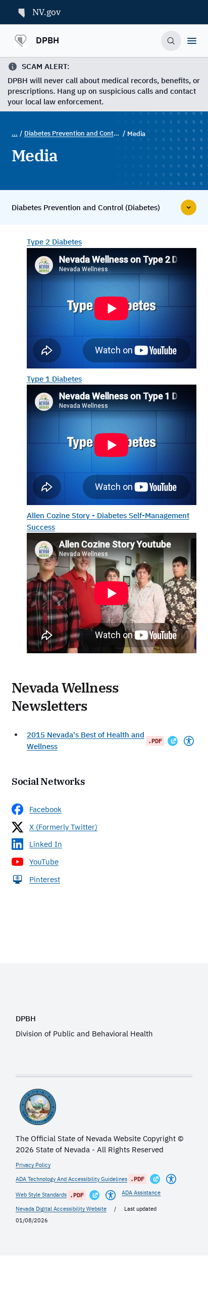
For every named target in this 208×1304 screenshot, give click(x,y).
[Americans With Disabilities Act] (189, 741)
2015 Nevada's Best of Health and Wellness (85, 740)
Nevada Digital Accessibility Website (61, 1208)
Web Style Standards (41, 1194)
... (15, 133)
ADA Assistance (141, 1192)
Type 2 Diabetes (54, 241)
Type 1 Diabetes (54, 379)
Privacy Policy (33, 1164)
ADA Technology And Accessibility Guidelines (71, 1179)
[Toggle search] (171, 41)
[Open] (191, 41)
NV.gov (46, 12)
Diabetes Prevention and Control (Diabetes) (72, 133)
